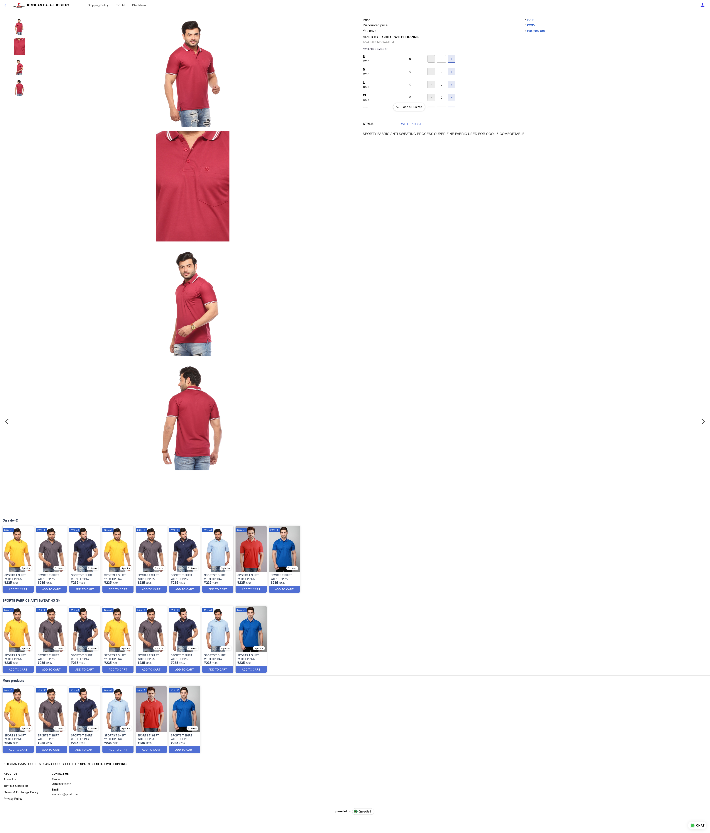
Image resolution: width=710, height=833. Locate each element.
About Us (10, 779)
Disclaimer (139, 5)
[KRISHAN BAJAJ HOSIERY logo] (19, 5)
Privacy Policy (13, 799)
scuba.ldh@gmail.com (65, 794)
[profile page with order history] (702, 5)
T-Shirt (120, 5)
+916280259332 (61, 784)
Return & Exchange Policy (21, 792)
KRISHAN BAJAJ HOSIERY (48, 5)
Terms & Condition (16, 786)
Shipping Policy (98, 5)
